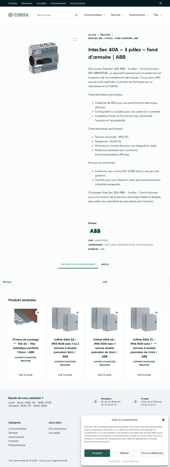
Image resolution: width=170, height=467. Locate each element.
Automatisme (137, 14)
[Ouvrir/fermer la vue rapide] (38, 312)
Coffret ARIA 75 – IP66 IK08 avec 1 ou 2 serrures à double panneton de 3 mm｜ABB (144, 348)
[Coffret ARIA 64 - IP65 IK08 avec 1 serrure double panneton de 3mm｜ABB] (104, 320)
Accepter (97, 453)
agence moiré (59, 460)
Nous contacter (77, 3)
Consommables (93, 14)
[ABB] (95, 231)
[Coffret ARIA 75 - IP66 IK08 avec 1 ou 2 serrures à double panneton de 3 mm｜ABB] (144, 320)
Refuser (124, 453)
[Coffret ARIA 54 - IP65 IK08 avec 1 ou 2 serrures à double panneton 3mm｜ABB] (65, 320)
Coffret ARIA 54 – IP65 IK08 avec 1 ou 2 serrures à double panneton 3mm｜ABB (65, 348)
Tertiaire (115, 14)
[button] (163, 419)
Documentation (58, 3)
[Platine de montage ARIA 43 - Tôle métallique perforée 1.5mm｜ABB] (25, 320)
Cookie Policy (114, 461)
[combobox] (54, 15)
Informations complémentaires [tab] (78, 264)
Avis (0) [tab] (105, 264)
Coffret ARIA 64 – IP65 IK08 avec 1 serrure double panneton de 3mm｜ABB (104, 348)
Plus (156, 14)
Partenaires (26, 3)
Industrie (110, 244)
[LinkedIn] (161, 3)
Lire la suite (26, 374)
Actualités (41, 3)
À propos (12, 3)
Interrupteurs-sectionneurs (135, 244)
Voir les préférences (152, 453)
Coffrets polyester (25, 357)
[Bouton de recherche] (76, 15)
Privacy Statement (131, 461)
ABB (102, 249)
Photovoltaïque (16, 445)
